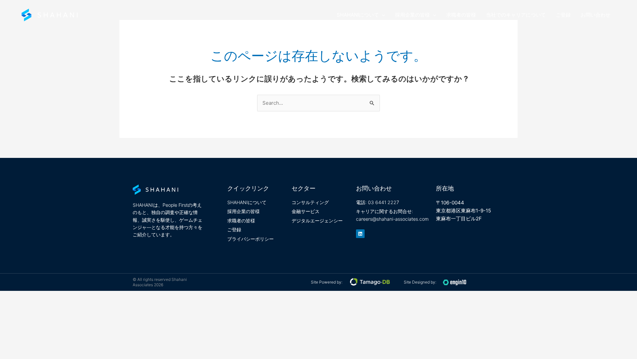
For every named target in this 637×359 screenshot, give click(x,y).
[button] (382, 15)
